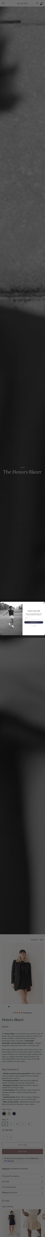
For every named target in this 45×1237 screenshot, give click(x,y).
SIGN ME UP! (33, 622)
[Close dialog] (43, 603)
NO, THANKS (33, 625)
